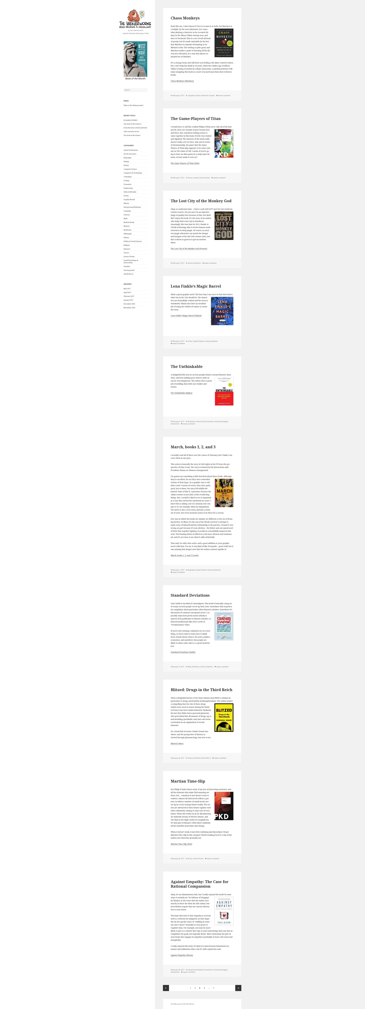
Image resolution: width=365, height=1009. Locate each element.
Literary (127, 215)
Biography (127, 158)
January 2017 (128, 300)
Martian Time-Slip (188, 781)
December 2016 (129, 304)
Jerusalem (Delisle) (130, 120)
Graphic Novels (129, 199)
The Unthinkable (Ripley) (181, 393)
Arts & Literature (130, 154)
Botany (126, 165)
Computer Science (130, 169)
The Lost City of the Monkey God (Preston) (189, 248)
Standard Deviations (190, 595)
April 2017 (127, 292)
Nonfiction (127, 230)
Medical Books (129, 222)
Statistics (127, 266)
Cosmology (128, 177)
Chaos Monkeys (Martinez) (182, 81)
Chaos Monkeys (185, 17)
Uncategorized (129, 270)
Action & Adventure (131, 150)
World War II (128, 274)
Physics (126, 237)
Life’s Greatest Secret (131, 131)
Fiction (126, 196)
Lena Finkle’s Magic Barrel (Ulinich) (186, 315)
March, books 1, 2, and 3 (193, 446)
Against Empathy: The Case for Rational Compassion (200, 884)
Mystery (127, 226)
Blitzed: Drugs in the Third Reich (201, 689)
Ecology (126, 180)
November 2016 (129, 308)
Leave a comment (224, 95)
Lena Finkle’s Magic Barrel (196, 286)
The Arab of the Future (132, 135)
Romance (127, 249)
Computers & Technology (133, 173)
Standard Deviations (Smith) (183, 652)
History (126, 203)
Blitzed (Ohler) (177, 743)
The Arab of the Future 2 (133, 124)
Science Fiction (129, 256)
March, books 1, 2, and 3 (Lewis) (185, 555)
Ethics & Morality (130, 192)
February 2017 (129, 296)
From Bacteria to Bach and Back (135, 128)
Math (125, 218)
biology (126, 161)
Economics (127, 184)
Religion (127, 245)
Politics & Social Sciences (133, 241)
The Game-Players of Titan (196, 118)
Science (126, 253)
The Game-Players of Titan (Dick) (185, 163)
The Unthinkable (187, 366)
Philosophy (128, 234)
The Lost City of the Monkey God (201, 200)
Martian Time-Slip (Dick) (181, 844)
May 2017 (127, 289)
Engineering (128, 188)
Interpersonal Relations (132, 207)
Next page (238, 988)
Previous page (166, 988)
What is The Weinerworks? (133, 105)
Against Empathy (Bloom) (182, 955)
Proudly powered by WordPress (182, 1004)
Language (127, 211)
